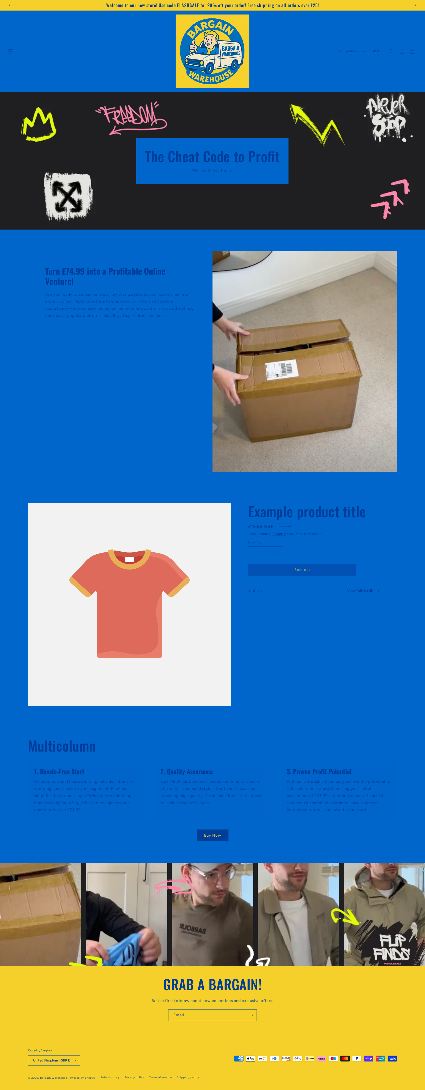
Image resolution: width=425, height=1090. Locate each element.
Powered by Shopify (82, 1077)
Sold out (302, 569)
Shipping (279, 534)
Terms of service (160, 1077)
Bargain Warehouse (54, 1077)
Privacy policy (134, 1077)
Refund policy (110, 1077)
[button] (10, 51)
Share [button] (258, 591)
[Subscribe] (251, 1015)
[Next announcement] (415, 5)
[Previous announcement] (9, 5)
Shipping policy (188, 1077)
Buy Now (212, 835)
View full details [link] (360, 591)
